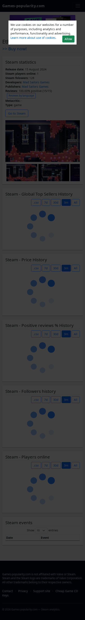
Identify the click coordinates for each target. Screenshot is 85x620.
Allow (68, 39)
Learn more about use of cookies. (33, 38)
